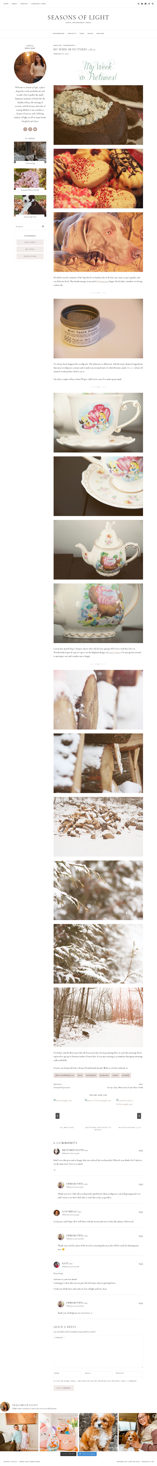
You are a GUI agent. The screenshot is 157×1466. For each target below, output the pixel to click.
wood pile (125, 1075)
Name (56, 1373)
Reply (141, 1150)
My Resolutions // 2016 (130, 1128)
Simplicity (72, 33)
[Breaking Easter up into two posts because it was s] (59, 1432)
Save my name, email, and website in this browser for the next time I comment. (96, 1381)
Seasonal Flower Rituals (30, 190)
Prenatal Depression (62, 1086)
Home (6, 4)
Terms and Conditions (29, 1462)
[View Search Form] (152, 4)
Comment (59, 1337)
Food (82, 33)
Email (88, 1373)
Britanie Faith (73, 1150)
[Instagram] (138, 3)
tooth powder (91, 1075)
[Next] (139, 1116)
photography (69, 45)
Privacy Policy (11, 1462)
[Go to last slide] (57, 1116)
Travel (90, 33)
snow (80, 1075)
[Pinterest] (142, 3)
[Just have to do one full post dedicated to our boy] (98, 1432)
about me (58, 45)
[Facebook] (145, 3)
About (14, 4)
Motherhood (58, 33)
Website (120, 1373)
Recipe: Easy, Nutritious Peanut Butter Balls (125, 1086)
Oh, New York (67, 1128)
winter (115, 1075)
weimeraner (104, 1075)
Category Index (38, 4)
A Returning (30, 163)
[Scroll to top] (153, 1459)
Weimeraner (103, 281)
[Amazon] (149, 3)
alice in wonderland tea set (64, 1075)
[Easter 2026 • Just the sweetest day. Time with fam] (19, 1432)
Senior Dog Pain (30, 217)
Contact (24, 4)
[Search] (43, 226)
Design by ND (148, 1462)
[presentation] (67, 1112)
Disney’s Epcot (114, 652)
